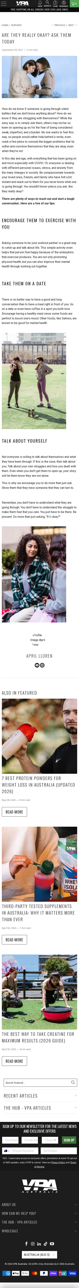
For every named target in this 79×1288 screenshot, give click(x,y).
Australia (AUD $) (37, 1255)
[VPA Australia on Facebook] (26, 1244)
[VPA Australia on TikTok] (46, 1244)
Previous (59, 25)
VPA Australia (20, 1264)
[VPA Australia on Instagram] (33, 1244)
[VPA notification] (40, 3)
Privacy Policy (58, 1162)
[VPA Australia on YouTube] (52, 1244)
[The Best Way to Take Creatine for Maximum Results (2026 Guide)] (39, 992)
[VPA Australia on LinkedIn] (39, 1244)
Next (72, 25)
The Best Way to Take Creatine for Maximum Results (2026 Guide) (38, 1037)
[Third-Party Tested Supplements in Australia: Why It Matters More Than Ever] (39, 864)
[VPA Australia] (22, 3)
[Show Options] (55, 1140)
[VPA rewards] (64, 3)
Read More (14, 812)
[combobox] (49, 1140)
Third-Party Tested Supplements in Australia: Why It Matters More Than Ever (38, 912)
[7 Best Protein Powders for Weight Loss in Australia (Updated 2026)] (39, 736)
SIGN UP (69, 1140)
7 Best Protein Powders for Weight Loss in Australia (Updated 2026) (38, 784)
